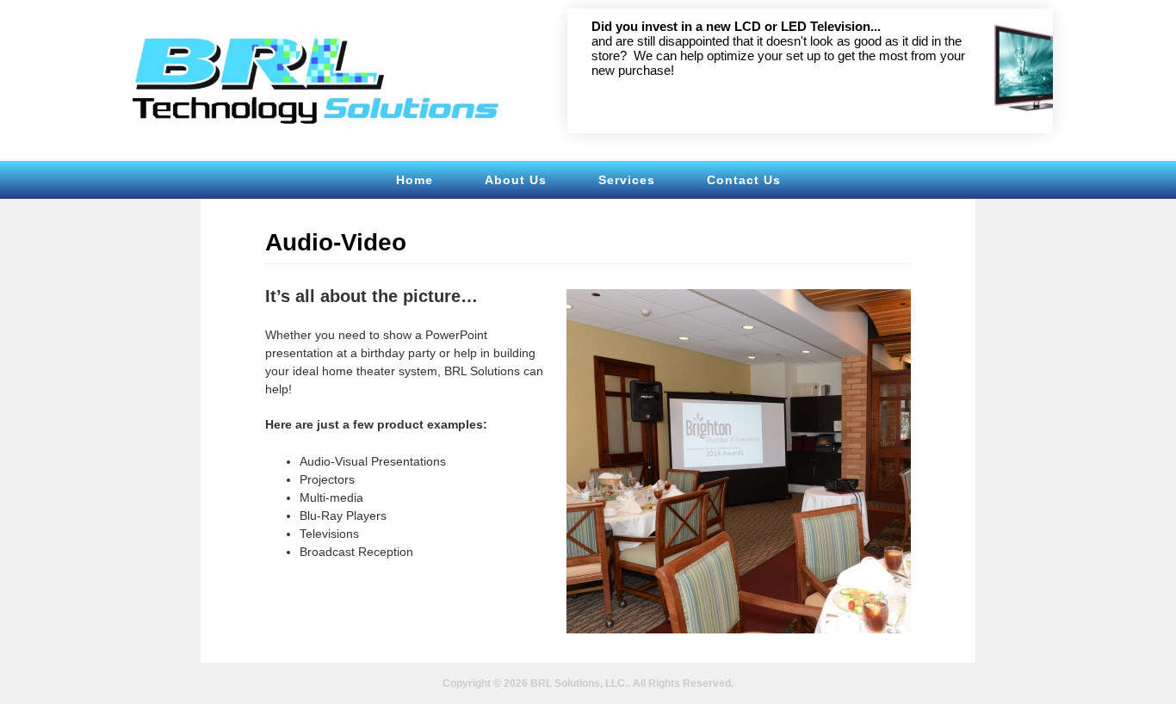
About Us (516, 180)
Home (414, 180)
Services (626, 180)
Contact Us (744, 180)
